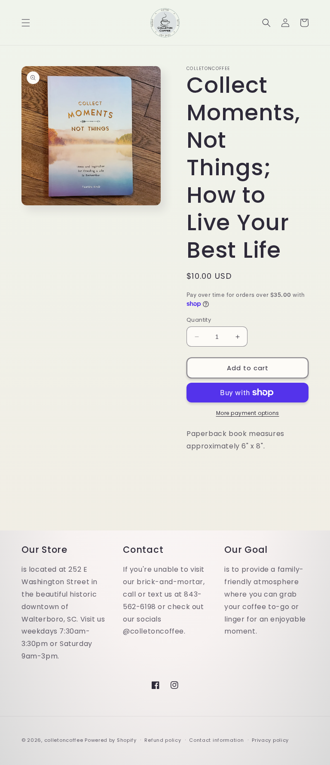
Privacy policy (270, 740)
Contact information (216, 740)
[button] (25, 22)
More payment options (247, 413)
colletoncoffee (63, 740)
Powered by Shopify (111, 740)
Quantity (198, 320)
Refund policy (162, 740)
